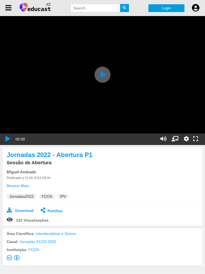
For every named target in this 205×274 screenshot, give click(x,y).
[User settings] (196, 8)
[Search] (124, 8)
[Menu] (8, 8)
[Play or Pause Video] (7, 139)
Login (166, 8)
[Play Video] (102, 75)
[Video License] (14, 258)
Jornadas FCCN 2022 (37, 241)
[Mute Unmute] (163, 139)
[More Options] (186, 139)
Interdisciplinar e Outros (56, 233)
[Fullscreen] (196, 139)
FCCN (34, 250)
